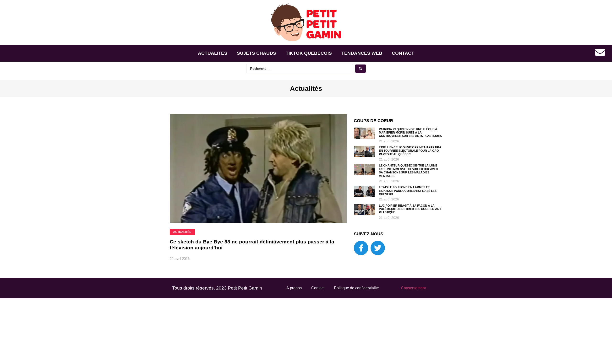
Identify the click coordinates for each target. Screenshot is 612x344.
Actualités (212, 53)
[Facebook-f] (361, 248)
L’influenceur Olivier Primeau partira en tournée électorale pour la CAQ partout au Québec (410, 151)
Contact (403, 53)
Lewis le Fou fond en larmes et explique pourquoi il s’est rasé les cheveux (408, 191)
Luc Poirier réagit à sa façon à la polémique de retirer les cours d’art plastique (410, 209)
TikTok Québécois (309, 53)
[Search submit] (360, 68)
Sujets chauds (256, 53)
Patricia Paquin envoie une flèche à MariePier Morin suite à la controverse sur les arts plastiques (410, 133)
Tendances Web (361, 53)
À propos (294, 288)
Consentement (413, 288)
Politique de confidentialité (356, 288)
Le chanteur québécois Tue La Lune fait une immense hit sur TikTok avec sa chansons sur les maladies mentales (408, 170)
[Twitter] (378, 248)
